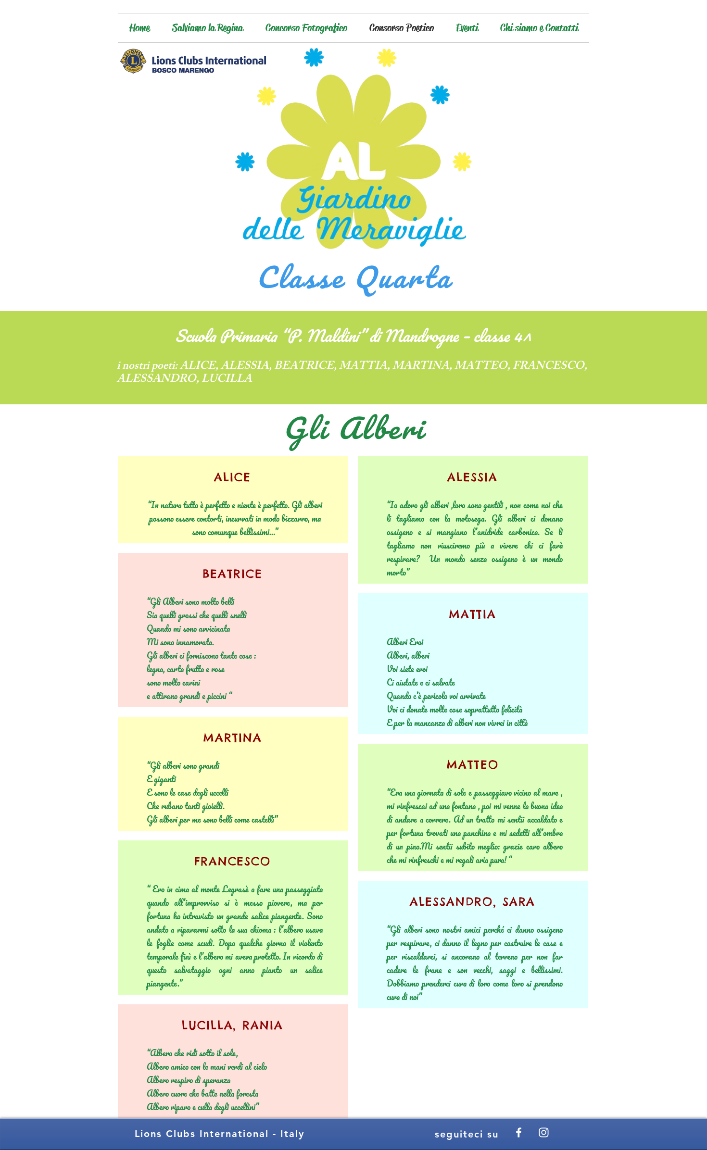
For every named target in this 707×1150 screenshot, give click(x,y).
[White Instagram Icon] (543, 1132)
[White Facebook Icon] (518, 1132)
